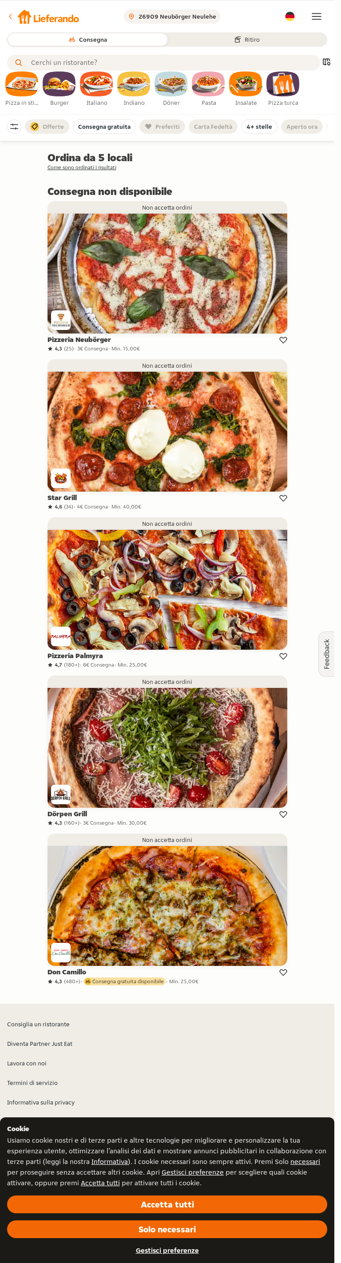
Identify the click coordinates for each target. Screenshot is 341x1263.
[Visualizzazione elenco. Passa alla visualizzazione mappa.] (326, 62)
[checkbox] (22, 89)
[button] (43, 16)
